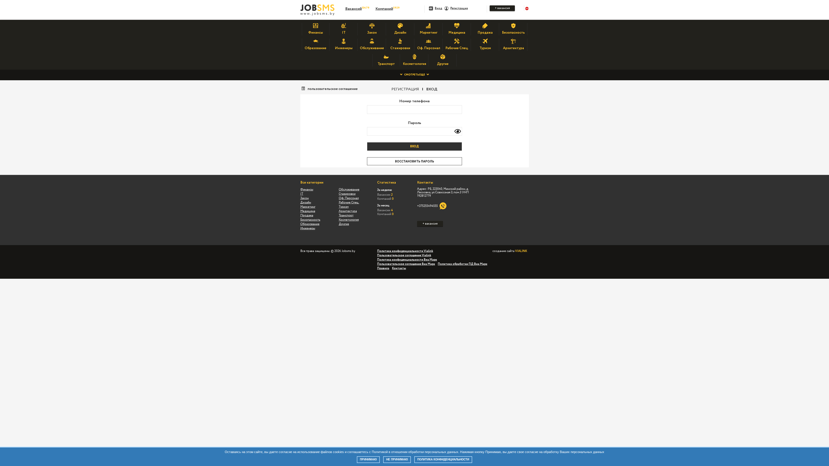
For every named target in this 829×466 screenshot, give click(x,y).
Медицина (307, 211)
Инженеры (307, 228)
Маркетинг (307, 206)
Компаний (384, 9)
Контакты (399, 268)
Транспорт (346, 215)
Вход (431, 89)
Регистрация (405, 89)
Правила (383, 268)
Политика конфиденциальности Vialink (405, 251)
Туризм (344, 206)
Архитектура (348, 211)
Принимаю (368, 459)
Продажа (306, 215)
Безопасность (310, 219)
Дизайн (305, 202)
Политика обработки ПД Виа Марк (462, 264)
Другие (344, 224)
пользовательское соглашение (333, 89)
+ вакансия (502, 8)
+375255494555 (427, 206)
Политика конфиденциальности (443, 459)
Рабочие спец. (349, 202)
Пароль (414, 123)
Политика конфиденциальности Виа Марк (407, 259)
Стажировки (347, 193)
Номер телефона (414, 101)
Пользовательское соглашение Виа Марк (406, 264)
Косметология (349, 219)
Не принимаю (397, 459)
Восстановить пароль (414, 161)
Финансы (306, 189)
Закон (304, 198)
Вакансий (353, 9)
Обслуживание (349, 189)
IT (301, 193)
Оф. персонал (349, 198)
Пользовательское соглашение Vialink (404, 255)
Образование (310, 224)
